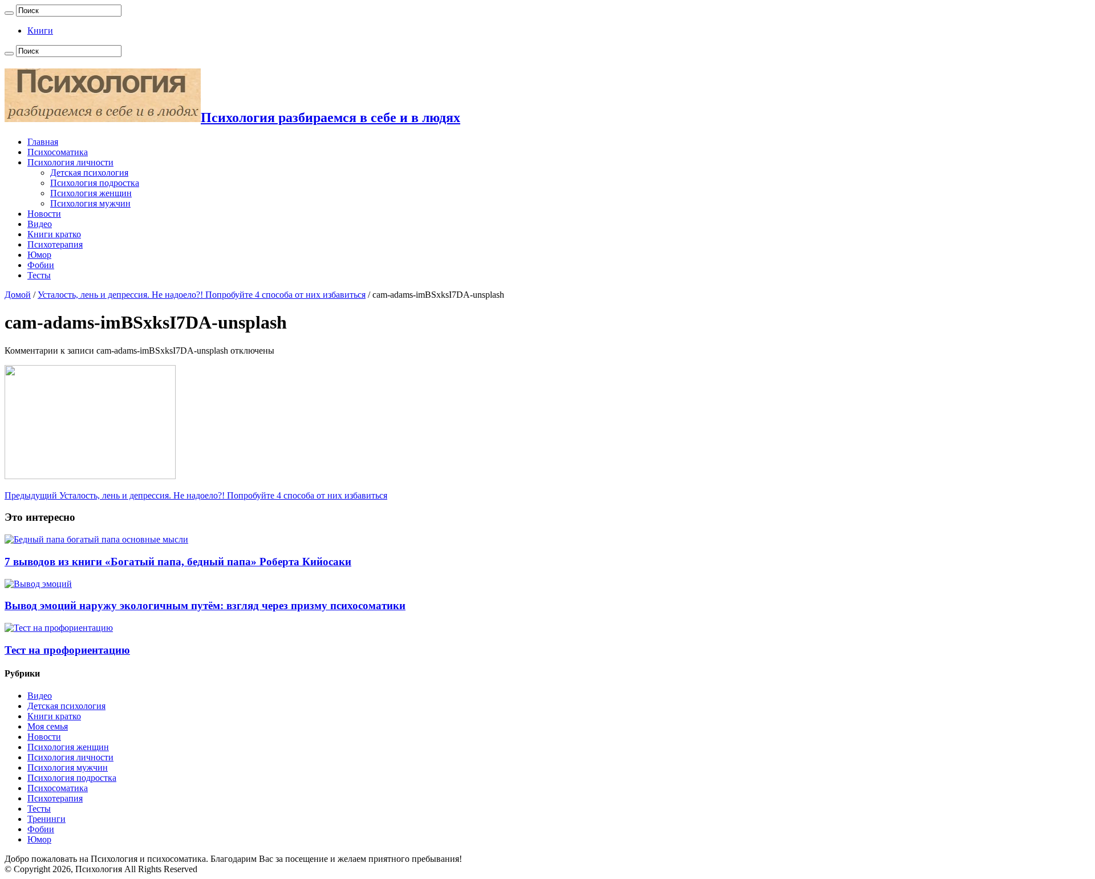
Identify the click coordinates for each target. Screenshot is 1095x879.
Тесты (39, 275)
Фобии (40, 265)
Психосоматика (57, 152)
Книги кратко (54, 234)
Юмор (39, 255)
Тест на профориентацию (67, 650)
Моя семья (47, 726)
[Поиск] (9, 13)
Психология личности (70, 162)
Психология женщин (91, 193)
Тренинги (46, 819)
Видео (39, 224)
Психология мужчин (90, 203)
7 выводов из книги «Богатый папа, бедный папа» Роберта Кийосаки (178, 562)
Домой (18, 294)
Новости (44, 213)
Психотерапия (55, 244)
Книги (40, 30)
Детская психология (89, 172)
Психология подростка (94, 183)
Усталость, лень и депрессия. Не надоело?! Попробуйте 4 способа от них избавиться (202, 294)
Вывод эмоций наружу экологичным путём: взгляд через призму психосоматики (205, 605)
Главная (42, 142)
